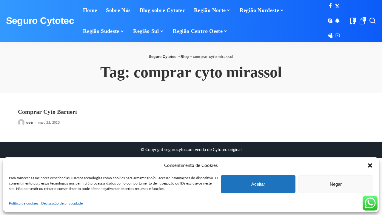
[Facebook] (330, 6)
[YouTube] (337, 35)
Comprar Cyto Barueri (47, 111)
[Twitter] (337, 6)
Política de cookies (23, 203)
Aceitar (258, 184)
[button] (370, 165)
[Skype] (330, 21)
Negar (336, 184)
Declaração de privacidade (62, 203)
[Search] (372, 21)
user (29, 122)
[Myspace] (330, 35)
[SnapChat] (337, 21)
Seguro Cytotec (40, 21)
